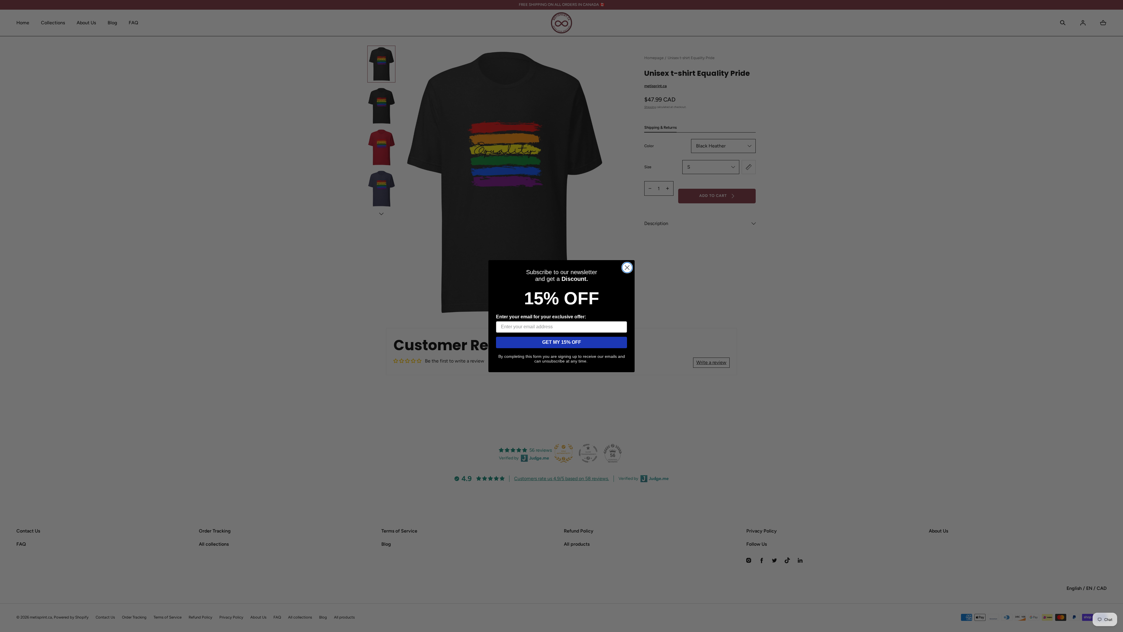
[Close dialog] (627, 267)
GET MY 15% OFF (561, 342)
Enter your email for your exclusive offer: (541, 316)
